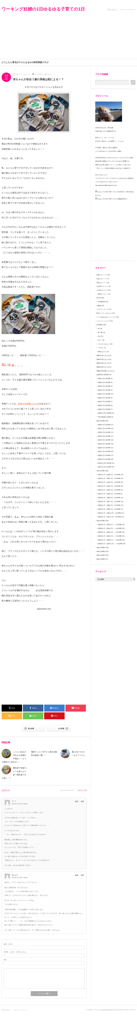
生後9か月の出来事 (104, 459)
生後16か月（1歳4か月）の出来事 (109, 490)
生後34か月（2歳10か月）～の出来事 (110, 543)
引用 (82, 801)
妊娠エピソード (101, 275)
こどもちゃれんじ (103, 344)
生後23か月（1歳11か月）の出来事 (109, 517)
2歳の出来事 (100, 520)
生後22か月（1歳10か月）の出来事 (109, 513)
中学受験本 (101, 301)
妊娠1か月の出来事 (104, 378)
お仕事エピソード (102, 286)
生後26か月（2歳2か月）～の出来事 (109, 528)
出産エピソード (101, 278)
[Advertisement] (68, 39)
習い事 (100, 332)
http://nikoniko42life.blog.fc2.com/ (106, 185)
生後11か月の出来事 (104, 467)
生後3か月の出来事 (104, 436)
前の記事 (31, 728)
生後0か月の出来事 (104, 424)
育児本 (98, 298)
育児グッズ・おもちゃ (22, 74)
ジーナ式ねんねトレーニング (106, 317)
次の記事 (61, 728)
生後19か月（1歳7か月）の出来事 (109, 501)
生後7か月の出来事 (104, 451)
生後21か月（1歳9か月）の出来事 (109, 509)
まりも (49, 74)
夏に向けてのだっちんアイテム (78, 753)
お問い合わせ (112, 10)
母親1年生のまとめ (102, 355)
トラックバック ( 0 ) (66, 790)
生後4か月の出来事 (104, 440)
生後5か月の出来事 (104, 444)
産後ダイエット (103, 294)
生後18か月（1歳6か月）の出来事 (109, 497)
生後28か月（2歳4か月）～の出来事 (109, 532)
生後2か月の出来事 (104, 432)
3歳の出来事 (100, 547)
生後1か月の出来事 (104, 428)
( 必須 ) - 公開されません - (15, 952)
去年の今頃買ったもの (28, 404)
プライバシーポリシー (127, 10)
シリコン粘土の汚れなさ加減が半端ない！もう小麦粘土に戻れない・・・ (14, 757)
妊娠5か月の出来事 (104, 394)
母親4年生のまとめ (102, 367)
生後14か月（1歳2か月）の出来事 (109, 482)
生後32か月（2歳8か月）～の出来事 (109, 540)
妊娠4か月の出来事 (104, 390)
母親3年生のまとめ (102, 363)
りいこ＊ (15, 875)
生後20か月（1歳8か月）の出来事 (109, 505)
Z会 (99, 336)
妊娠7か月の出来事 (104, 401)
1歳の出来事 (100, 470)
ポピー (100, 340)
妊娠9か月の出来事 (104, 409)
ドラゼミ (101, 347)
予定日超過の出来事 (104, 417)
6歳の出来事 (100, 559)
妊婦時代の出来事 (102, 374)
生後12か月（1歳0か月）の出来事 (109, 474)
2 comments (39, 74)
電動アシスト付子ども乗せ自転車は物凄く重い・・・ (44, 753)
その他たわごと (101, 290)
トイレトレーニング (103, 321)
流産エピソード (101, 282)
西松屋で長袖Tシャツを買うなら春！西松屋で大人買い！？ (14, 773)
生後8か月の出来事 (104, 455)
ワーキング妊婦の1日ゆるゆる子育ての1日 (43, 9)
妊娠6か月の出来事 (104, 398)
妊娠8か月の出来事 (104, 405)
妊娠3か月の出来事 (104, 386)
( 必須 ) (8, 944)
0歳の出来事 (100, 421)
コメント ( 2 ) (82, 790)
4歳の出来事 (100, 551)
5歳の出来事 (100, 555)
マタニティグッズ (102, 309)
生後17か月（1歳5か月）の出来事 (109, 493)
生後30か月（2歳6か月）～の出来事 (109, 536)
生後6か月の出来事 (104, 447)
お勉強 (98, 305)
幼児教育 (99, 324)
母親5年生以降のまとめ (104, 371)
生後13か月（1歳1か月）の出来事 (109, 478)
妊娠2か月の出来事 (104, 382)
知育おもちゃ (102, 351)
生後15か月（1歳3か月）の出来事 (109, 486)
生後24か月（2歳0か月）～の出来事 (109, 524)
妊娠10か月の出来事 (104, 413)
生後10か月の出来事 (104, 463)
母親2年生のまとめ (102, 359)
